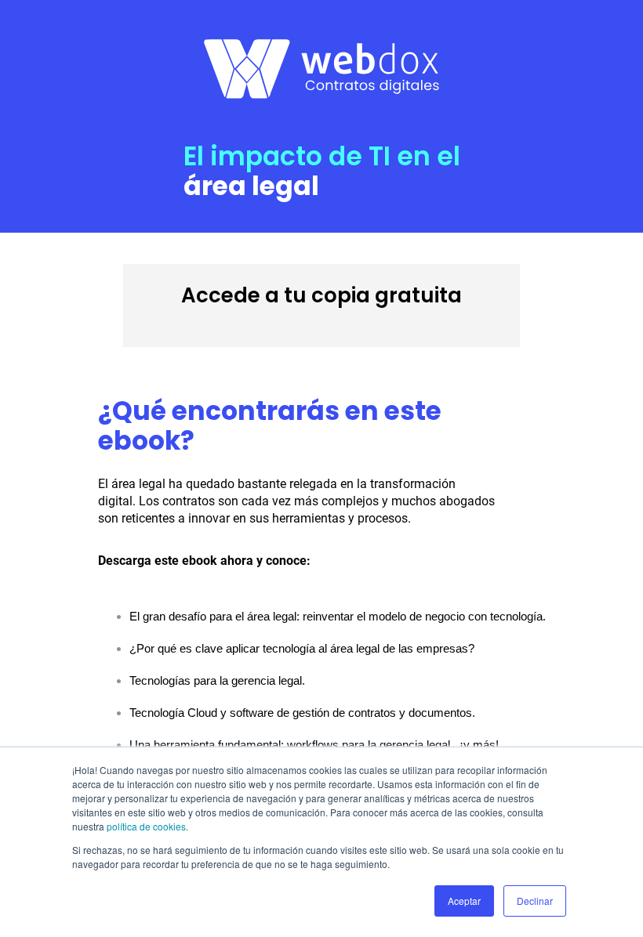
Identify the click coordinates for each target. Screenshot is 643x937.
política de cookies (146, 826)
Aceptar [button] (464, 900)
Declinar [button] (535, 900)
